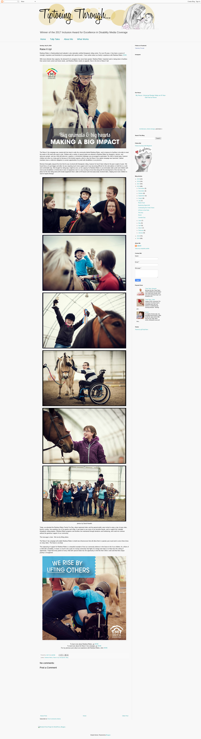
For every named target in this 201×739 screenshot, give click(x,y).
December (141, 188)
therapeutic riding (64, 657)
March (140, 228)
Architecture (142, 129)
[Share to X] (64, 655)
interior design (151, 129)
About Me (68, 39)
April (139, 225)
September (141, 196)
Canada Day (141, 217)
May (139, 223)
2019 (138, 179)
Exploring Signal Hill (144, 205)
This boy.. (141, 212)
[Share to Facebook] (66, 655)
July (139, 200)
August (140, 198)
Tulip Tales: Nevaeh (151, 288)
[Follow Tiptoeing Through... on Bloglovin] (143, 171)
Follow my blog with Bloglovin (143, 146)
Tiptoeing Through (139, 48)
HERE (125, 55)
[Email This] (60, 655)
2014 (138, 238)
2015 (138, 236)
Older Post (125, 716)
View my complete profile (142, 248)
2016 (138, 186)
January (140, 233)
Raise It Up (56, 657)
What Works (83, 39)
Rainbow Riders (49, 657)
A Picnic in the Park (143, 210)
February (141, 230)
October (140, 193)
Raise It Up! (141, 203)
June (140, 220)
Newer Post (43, 716)
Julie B (139, 246)
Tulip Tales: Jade (150, 299)
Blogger (108, 735)
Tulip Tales (55, 39)
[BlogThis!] (62, 655)
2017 (138, 184)
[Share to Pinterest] (68, 655)
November (141, 191)
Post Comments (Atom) (54, 719)
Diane (140, 215)
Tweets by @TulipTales (141, 329)
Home (43, 39)
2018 (138, 181)
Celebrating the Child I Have (146, 207)
